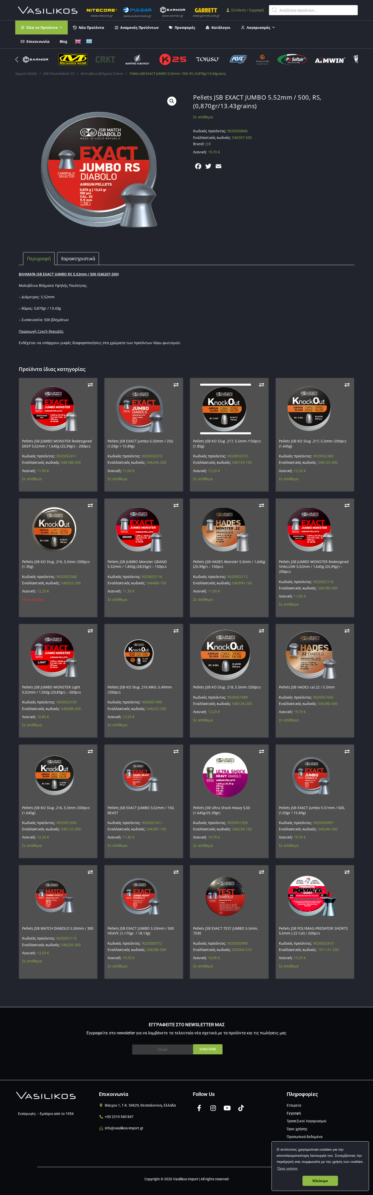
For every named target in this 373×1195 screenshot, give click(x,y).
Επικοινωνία (37, 41)
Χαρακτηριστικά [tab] (78, 258)
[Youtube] (227, 1108)
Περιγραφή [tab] (39, 258)
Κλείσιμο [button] (320, 1181)
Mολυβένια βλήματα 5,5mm (102, 73)
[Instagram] (213, 1108)
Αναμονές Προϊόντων (139, 27)
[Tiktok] (241, 1108)
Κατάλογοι (221, 27)
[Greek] (89, 41)
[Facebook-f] (199, 1108)
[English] (78, 41)
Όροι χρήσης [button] (287, 1168)
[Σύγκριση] (90, 384)
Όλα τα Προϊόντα (42, 27)
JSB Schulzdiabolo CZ (58, 73)
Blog (63, 41)
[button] (356, 59)
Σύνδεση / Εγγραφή (247, 10)
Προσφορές (185, 27)
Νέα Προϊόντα (91, 27)
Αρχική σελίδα (26, 73)
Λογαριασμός (258, 27)
